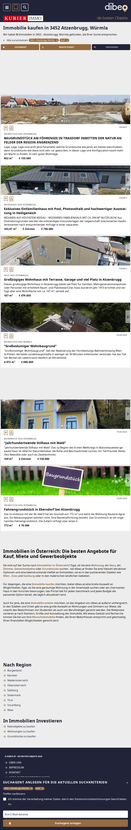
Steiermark (14, 695)
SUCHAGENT (21, 47)
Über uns (15, 762)
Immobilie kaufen (43, 584)
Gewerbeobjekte (24, 569)
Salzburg (12, 690)
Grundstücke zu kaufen (21, 736)
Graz (14, 576)
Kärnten (12, 675)
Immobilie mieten (42, 603)
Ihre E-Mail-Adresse (12, 808)
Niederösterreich (17, 680)
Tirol (10, 700)
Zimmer (8, 569)
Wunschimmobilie (43, 617)
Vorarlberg (14, 705)
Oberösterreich (16, 685)
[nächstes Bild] (128, 109)
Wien (10, 710)
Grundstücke (50, 569)
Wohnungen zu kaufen (21, 731)
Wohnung (97, 565)
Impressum (16, 767)
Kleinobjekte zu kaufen (21, 726)
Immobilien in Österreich (53, 565)
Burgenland (14, 670)
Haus (112, 565)
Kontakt (14, 772)
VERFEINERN (112, 47)
